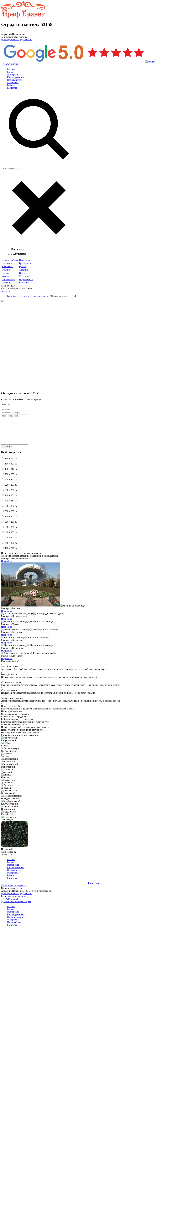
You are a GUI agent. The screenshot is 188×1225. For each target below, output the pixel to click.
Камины (6, 276)
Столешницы (8, 279)
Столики (6, 269)
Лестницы (24, 276)
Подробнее (6, 561)
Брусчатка (24, 282)
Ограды (5, 273)
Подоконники (26, 279)
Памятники (25, 260)
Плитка (23, 273)
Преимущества (14, 80)
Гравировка (25, 263)
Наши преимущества (17, 917)
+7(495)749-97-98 (9, 64)
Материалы (13, 82)
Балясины (6, 282)
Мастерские (13, 74)
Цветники (7, 263)
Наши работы (14, 922)
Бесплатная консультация (13, 896)
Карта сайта (94, 883)
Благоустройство (10, 260)
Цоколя (22, 266)
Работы (10, 85)
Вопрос (11, 72)
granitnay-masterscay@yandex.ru (16, 39)
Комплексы (7, 266)
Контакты (12, 88)
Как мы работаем (15, 77)
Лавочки (23, 269)
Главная (11, 69)
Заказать (5, 291)
